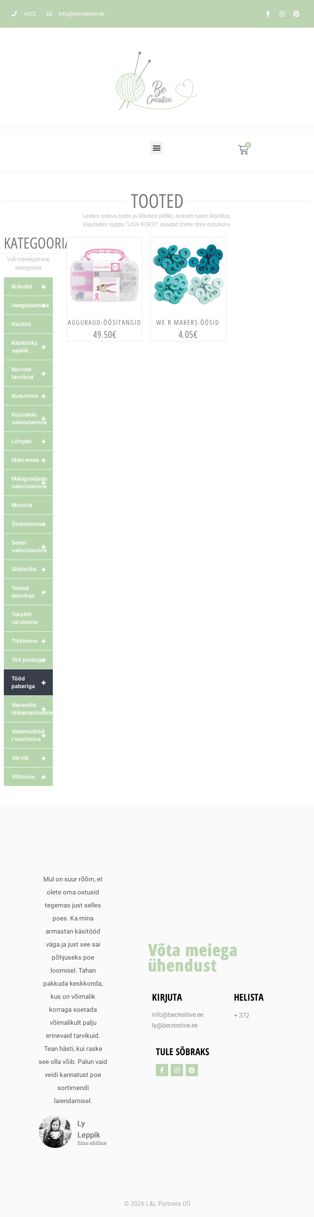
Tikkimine (28, 641)
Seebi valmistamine (29, 546)
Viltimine (28, 776)
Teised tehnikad (28, 592)
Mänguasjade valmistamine (29, 482)
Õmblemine (28, 524)
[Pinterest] (296, 14)
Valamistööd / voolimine (28, 735)
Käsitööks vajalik (28, 346)
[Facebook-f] (268, 14)
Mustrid (21, 505)
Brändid (28, 286)
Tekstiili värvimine (24, 618)
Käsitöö (21, 324)
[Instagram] (282, 14)
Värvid (28, 757)
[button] (156, 148)
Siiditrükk (28, 569)
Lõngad (28, 441)
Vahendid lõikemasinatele (32, 709)
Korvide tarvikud (28, 373)
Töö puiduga (28, 659)
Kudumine (28, 395)
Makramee (28, 459)
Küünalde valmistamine (29, 418)
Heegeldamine (30, 305)
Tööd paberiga (28, 682)
